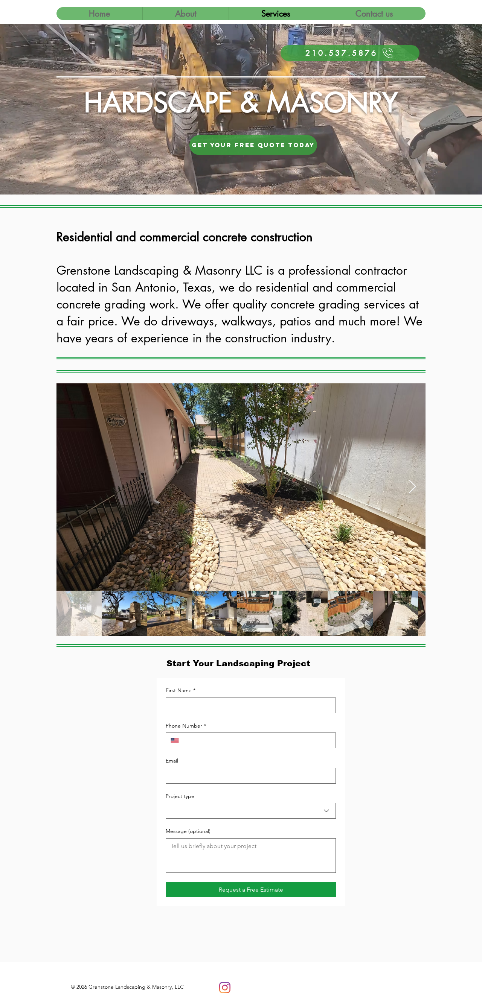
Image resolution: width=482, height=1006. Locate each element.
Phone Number (186, 725)
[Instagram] (224, 987)
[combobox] (251, 811)
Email (172, 760)
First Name (180, 690)
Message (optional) (188, 831)
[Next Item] (412, 487)
